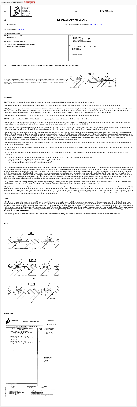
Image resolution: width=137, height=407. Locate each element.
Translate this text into (6, 2)
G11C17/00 (99, 24)
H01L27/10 (93, 24)
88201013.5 (21, 29)
